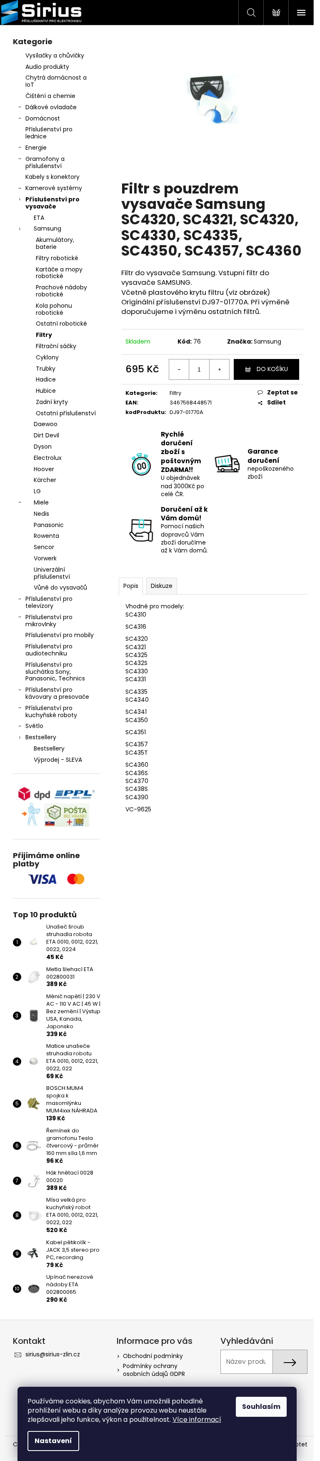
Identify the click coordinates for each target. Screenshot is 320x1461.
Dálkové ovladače (51, 107)
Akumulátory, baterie (55, 243)
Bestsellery (40, 737)
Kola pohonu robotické (54, 309)
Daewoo (46, 424)
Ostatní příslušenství (66, 413)
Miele (41, 502)
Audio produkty (47, 67)
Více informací (196, 1419)
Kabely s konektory (52, 177)
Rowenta (46, 536)
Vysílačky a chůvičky (54, 55)
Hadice (46, 379)
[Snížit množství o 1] (179, 369)
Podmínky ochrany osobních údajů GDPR (154, 1370)
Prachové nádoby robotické (61, 291)
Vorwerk (45, 558)
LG (37, 491)
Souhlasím (261, 1406)
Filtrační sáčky (56, 346)
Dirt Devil (46, 435)
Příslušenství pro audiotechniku (48, 650)
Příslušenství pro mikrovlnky (48, 620)
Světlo (34, 726)
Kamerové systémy (53, 188)
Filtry (44, 335)
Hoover (44, 469)
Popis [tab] (130, 586)
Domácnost (42, 118)
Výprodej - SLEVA (58, 760)
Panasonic (49, 525)
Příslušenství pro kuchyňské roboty (51, 711)
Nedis (41, 514)
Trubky (45, 368)
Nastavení (53, 1441)
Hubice (46, 391)
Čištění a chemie (50, 96)
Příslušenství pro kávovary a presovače (57, 693)
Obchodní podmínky (153, 1356)
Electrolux (48, 458)
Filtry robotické (57, 258)
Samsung (47, 228)
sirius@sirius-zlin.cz (52, 1354)
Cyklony (47, 357)
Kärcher (45, 480)
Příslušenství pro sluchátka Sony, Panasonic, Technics (55, 671)
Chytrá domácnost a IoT (56, 81)
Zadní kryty (52, 402)
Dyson (43, 446)
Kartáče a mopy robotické (59, 273)
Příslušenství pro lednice (48, 133)
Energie (36, 147)
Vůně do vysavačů (60, 587)
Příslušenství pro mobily (59, 635)
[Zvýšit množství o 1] (219, 369)
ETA (39, 217)
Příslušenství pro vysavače (52, 203)
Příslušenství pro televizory (48, 602)
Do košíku (272, 369)
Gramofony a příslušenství (45, 162)
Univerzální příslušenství (52, 573)
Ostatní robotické (61, 323)
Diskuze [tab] (161, 586)
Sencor (44, 547)
